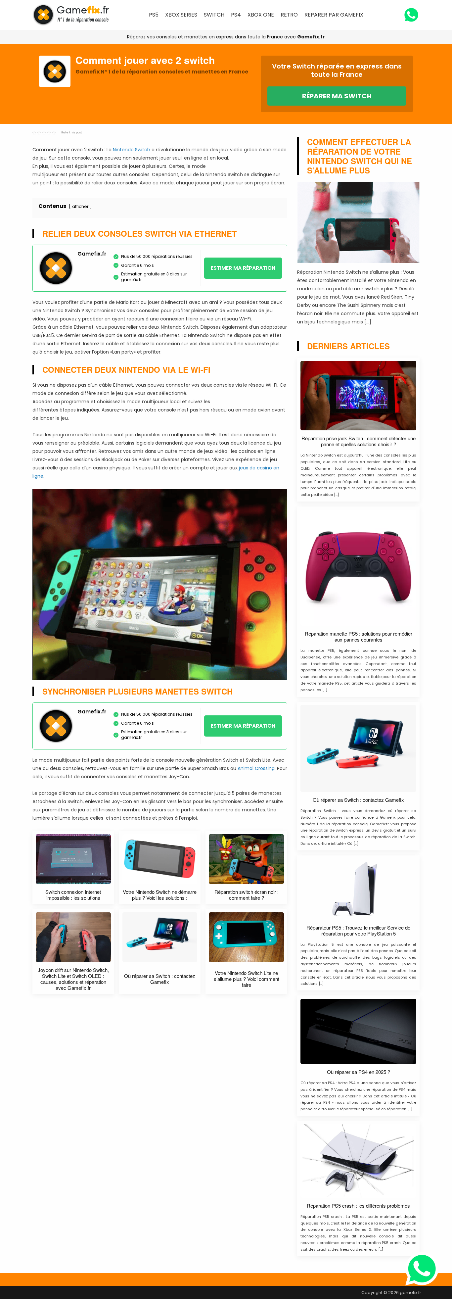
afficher (80, 206)
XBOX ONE (261, 15)
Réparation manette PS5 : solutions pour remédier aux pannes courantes (358, 637)
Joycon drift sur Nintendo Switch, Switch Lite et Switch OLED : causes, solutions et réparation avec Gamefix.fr (73, 979)
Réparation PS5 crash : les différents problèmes (358, 1206)
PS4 (236, 15)
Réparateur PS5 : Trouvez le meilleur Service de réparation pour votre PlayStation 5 (358, 931)
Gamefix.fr (311, 36)
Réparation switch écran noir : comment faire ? (246, 895)
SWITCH (214, 15)
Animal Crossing (256, 768)
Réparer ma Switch (337, 96)
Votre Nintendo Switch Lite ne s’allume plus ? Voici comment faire (246, 979)
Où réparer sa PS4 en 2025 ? (358, 1072)
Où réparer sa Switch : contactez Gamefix (159, 979)
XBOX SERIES (181, 15)
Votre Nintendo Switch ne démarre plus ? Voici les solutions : (160, 895)
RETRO (289, 15)
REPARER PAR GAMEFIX (333, 15)
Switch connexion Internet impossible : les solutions (73, 895)
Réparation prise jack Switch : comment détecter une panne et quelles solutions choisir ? (358, 441)
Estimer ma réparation (243, 268)
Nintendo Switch (131, 149)
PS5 (153, 15)
